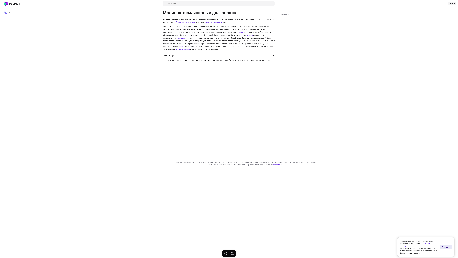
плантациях (181, 38)
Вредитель (180, 22)
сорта (181, 46)
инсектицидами (183, 49)
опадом (250, 35)
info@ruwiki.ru (278, 165)
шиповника (217, 22)
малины (208, 22)
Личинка (241, 32)
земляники (190, 22)
